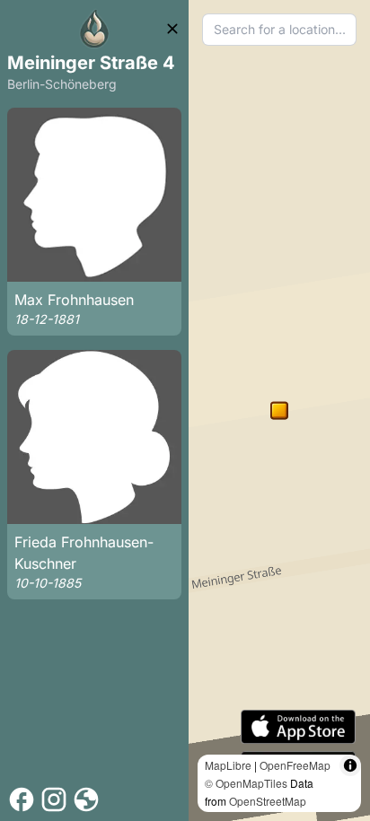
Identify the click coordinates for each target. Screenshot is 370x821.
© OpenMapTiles (246, 782)
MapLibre (228, 765)
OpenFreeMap (295, 765)
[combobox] (279, 29)
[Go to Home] (94, 28)
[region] (279, 410)
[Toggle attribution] (350, 765)
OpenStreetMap (267, 800)
